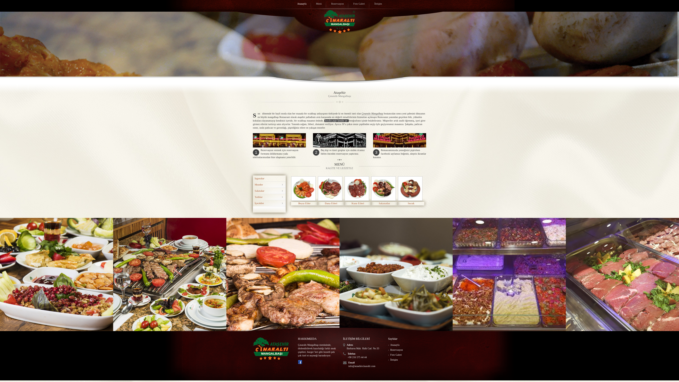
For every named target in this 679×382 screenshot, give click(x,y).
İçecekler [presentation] (259, 203)
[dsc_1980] (509, 274)
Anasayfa (394, 345)
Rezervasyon (396, 350)
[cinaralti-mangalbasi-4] (396, 274)
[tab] (270, 178)
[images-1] (169, 274)
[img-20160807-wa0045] (283, 274)
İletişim (394, 359)
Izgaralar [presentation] (259, 178)
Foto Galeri (396, 355)
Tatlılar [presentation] (259, 197)
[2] (622, 274)
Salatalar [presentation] (259, 191)
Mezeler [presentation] (259, 184)
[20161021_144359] (56, 274)
